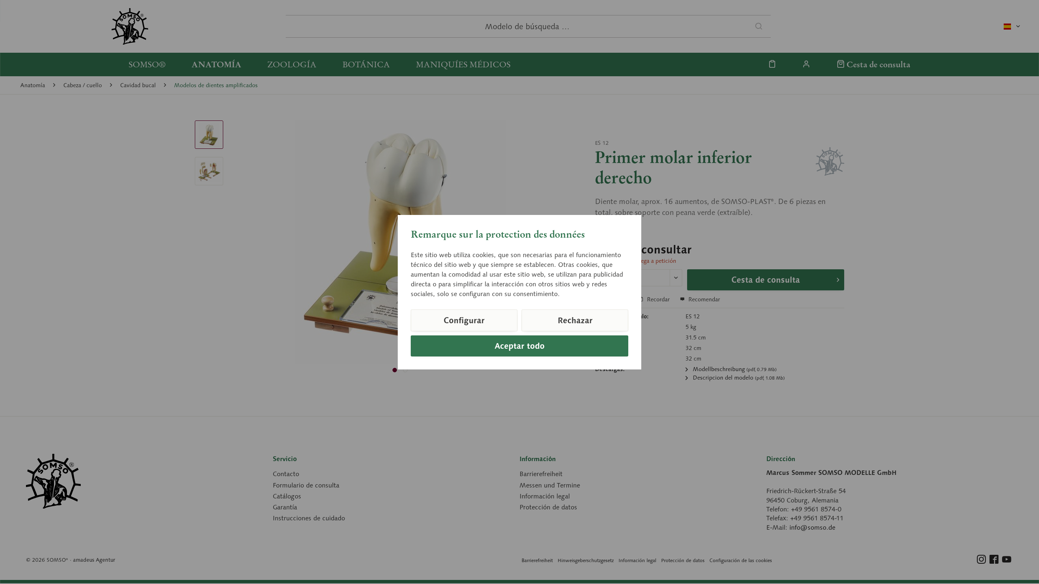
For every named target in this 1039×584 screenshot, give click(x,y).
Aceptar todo (520, 346)
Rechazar (575, 320)
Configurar (464, 320)
